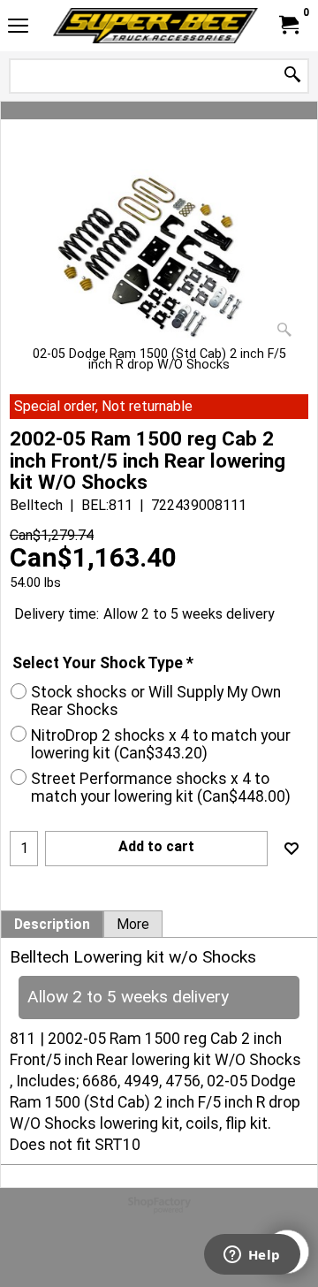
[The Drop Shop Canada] (155, 25)
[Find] (292, 75)
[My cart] (288, 25)
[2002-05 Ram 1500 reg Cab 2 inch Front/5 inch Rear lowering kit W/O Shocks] (159, 251)
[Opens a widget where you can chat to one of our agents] (251, 1256)
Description (52, 925)
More (133, 925)
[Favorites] (291, 848)
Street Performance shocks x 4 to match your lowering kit (161, 787)
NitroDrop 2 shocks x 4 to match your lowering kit (161, 744)
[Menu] (18, 28)
